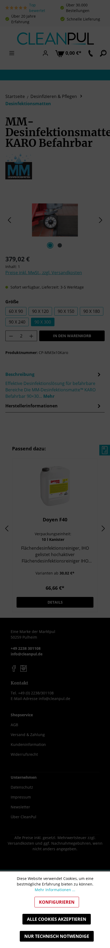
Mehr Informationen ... (55, 889)
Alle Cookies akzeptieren (56, 919)
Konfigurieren (56, 902)
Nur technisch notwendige (56, 936)
